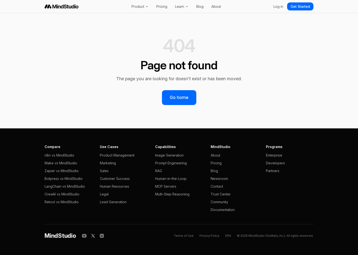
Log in (278, 6)
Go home (179, 97)
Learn (179, 6)
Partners (272, 171)
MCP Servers (165, 186)
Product (138, 6)
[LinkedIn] (101, 235)
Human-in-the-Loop (171, 178)
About (216, 6)
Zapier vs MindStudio (62, 171)
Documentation (223, 210)
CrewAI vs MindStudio (62, 194)
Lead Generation (113, 202)
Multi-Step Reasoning (172, 194)
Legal (104, 194)
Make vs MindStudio (61, 163)
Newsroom (219, 178)
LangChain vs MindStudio (65, 186)
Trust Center (221, 194)
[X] (93, 235)
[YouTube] (84, 235)
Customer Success (115, 178)
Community (219, 202)
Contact (217, 186)
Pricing (161, 6)
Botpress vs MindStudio (64, 178)
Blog (200, 6)
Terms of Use (184, 235)
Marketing (108, 163)
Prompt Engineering (171, 163)
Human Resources (114, 186)
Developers (275, 163)
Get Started (300, 6)
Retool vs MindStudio (62, 202)
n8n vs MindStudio (59, 155)
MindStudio (60, 235)
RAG (158, 171)
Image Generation (169, 155)
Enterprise (274, 155)
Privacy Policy (209, 235)
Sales (104, 171)
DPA (228, 235)
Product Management (117, 155)
